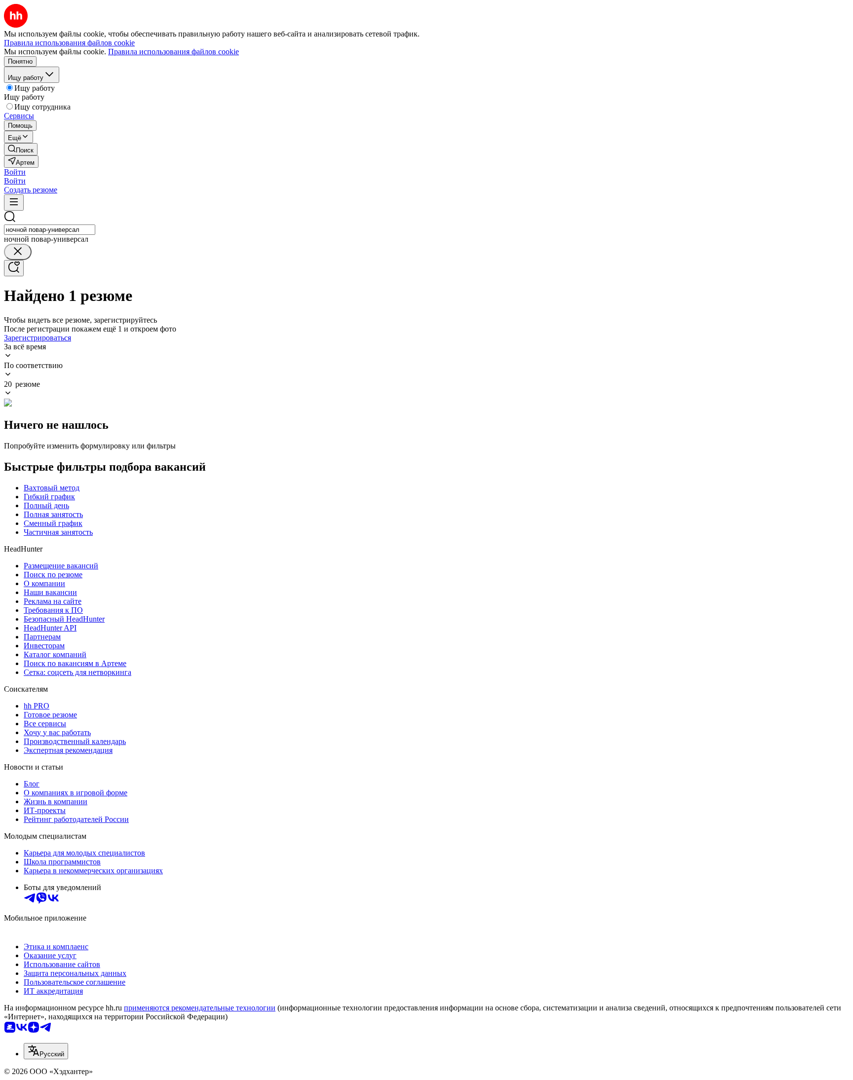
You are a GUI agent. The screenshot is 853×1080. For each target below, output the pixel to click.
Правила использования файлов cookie (173, 51)
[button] (15, 172)
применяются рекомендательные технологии (199, 1008)
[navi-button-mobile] (14, 202)
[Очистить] (18, 252)
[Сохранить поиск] (14, 268)
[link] (21, 149)
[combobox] (49, 229)
